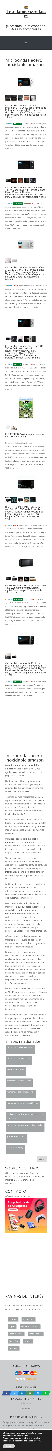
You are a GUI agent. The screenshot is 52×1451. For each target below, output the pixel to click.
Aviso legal (26, 1403)
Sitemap (26, 1408)
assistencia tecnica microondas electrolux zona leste (25, 1116)
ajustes (37, 1441)
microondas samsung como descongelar (25, 1125)
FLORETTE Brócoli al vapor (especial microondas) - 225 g (24, 435)
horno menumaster (15, 1069)
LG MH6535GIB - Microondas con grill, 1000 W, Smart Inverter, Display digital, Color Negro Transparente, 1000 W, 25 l (25, 589)
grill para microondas (16, 1136)
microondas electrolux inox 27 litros (22, 1103)
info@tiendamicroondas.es (17, 1196)
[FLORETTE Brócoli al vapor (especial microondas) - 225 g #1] (8, 429)
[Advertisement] (26, 726)
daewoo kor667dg (15, 1147)
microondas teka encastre (18, 1058)
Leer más (9, 148)
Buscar (42, 1158)
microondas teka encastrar (19, 1080)
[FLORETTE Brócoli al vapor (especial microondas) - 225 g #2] (14, 429)
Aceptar (9, 1446)
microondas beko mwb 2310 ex (20, 1091)
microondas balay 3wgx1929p (20, 1047)
